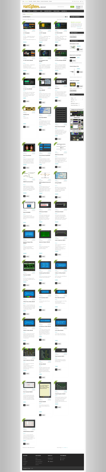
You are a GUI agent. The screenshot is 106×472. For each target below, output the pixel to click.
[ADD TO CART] (78, 49)
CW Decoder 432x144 (59, 211)
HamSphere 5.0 (64, 11)
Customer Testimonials (44, 1)
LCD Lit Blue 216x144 (59, 330)
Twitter (63, 459)
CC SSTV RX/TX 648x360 (28, 60)
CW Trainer (57, 88)
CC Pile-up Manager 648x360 (60, 60)
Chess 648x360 (42, 90)
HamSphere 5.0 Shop (26, 468)
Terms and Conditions (38, 461)
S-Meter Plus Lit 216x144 (74, 80)
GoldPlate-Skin (26, 114)
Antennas (34, 11)
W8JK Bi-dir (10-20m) (59, 154)
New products (25, 461)
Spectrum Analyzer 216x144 (44, 242)
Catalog (24, 14)
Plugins (28, 11)
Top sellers (30, 1)
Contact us (51, 461)
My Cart (79, 6)
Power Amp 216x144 (27, 155)
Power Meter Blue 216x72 (60, 297)
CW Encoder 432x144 (43, 211)
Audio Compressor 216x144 (28, 360)
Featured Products (29, 14)
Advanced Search (38, 459)
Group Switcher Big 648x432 (44, 155)
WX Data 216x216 (42, 364)
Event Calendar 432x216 (27, 391)
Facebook (63, 458)
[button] (72, 7)
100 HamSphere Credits (74, 43)
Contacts (50, 1)
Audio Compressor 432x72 (60, 240)
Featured (26, 1)
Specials (34, 1)
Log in (36, 458)
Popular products (74, 40)
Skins (41, 11)
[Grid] (65, 16)
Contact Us (50, 455)
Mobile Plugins (56, 11)
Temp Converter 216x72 (59, 356)
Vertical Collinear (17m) (74, 66)
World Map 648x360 (43, 117)
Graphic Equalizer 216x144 (60, 393)
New (23, 1)
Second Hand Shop (74, 105)
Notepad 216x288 (42, 401)
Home (24, 11)
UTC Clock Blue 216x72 (43, 297)
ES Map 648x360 (58, 182)
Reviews (38, 1)
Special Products (74, 32)
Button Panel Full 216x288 (60, 126)
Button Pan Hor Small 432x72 (75, 55)
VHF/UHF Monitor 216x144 (28, 431)
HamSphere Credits (47, 11)
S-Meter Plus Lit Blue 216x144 (29, 301)
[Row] (67, 16)
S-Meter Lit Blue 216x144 (28, 330)
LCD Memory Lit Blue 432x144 (45, 326)
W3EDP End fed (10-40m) (28, 181)
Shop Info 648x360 (26, 212)
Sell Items (37, 464)
